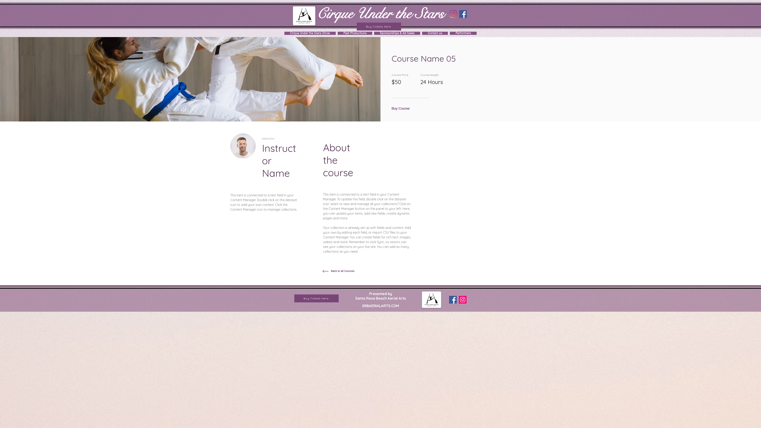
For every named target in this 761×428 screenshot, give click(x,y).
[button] (402, 109)
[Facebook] (463, 14)
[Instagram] (453, 14)
